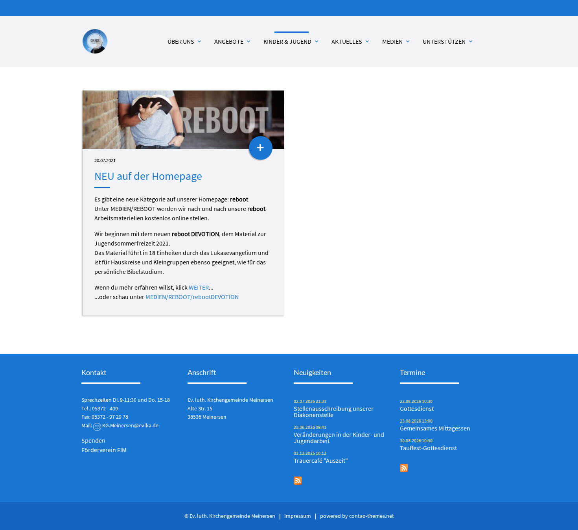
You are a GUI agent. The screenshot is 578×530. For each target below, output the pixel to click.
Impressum (297, 515)
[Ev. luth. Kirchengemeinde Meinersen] (95, 41)
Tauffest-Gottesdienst (428, 448)
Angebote (233, 41)
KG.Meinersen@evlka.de (130, 425)
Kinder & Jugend (291, 41)
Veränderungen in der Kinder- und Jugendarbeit (339, 437)
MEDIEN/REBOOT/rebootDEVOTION (192, 297)
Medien (396, 41)
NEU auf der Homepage (148, 176)
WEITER (199, 287)
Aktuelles (350, 41)
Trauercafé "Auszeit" (321, 460)
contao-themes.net (371, 515)
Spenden (93, 440)
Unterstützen (448, 41)
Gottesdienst (417, 408)
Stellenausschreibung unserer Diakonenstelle (334, 411)
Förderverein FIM (104, 450)
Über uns (185, 41)
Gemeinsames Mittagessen (435, 428)
